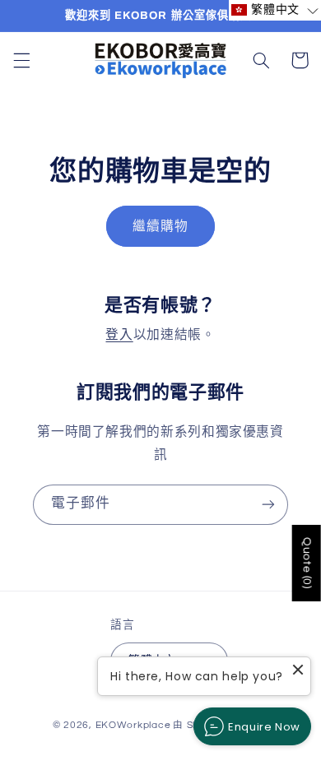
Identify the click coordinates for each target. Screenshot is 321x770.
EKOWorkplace (133, 725)
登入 (119, 334)
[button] (21, 60)
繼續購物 (160, 226)
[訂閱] (268, 505)
